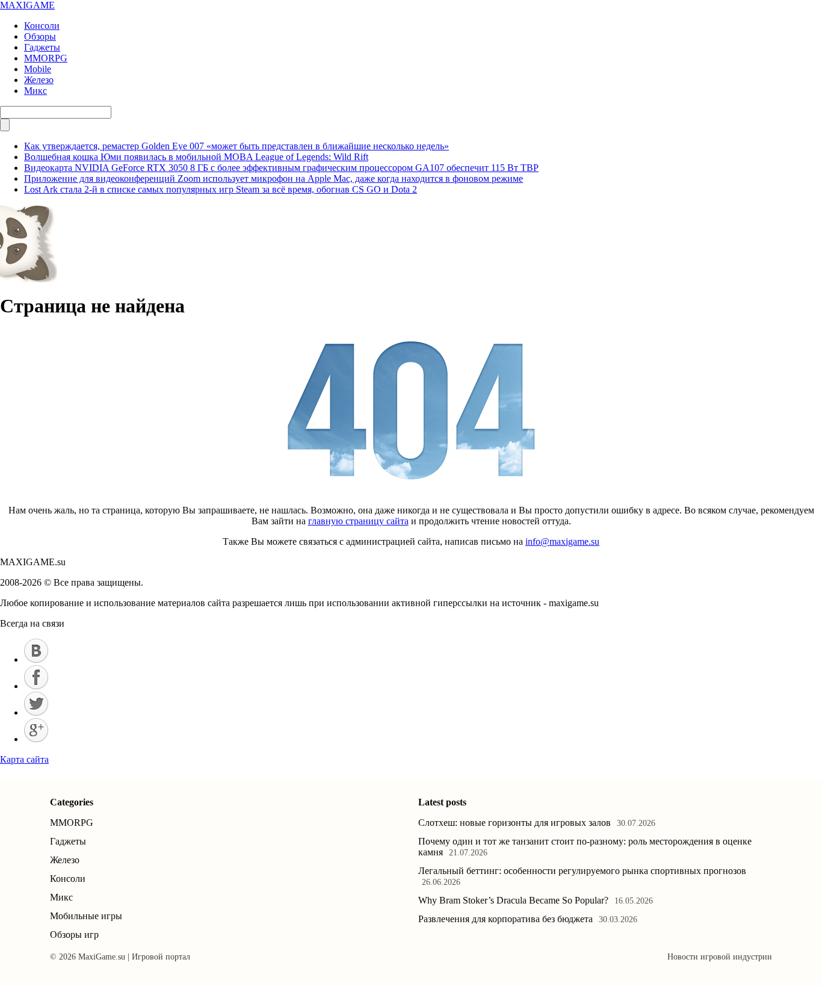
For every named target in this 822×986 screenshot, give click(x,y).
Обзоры (40, 36)
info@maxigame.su (562, 541)
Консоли (42, 25)
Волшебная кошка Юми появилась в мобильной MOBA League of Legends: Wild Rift (196, 157)
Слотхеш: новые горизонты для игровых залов (514, 822)
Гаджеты (42, 47)
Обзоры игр (74, 934)
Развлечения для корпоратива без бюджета (505, 919)
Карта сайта (24, 759)
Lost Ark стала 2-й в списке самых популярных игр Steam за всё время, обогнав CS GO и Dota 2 (220, 189)
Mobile (37, 69)
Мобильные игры (86, 916)
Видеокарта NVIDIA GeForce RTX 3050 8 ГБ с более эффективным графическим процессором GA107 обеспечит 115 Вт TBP (281, 168)
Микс (35, 90)
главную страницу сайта (358, 521)
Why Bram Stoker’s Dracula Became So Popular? (513, 900)
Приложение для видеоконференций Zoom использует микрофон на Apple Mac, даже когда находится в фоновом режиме (273, 178)
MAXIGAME (27, 5)
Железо (39, 80)
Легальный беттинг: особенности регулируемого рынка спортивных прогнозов (582, 871)
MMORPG (45, 58)
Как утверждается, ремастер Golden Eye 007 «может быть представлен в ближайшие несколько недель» (236, 146)
